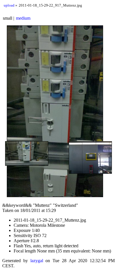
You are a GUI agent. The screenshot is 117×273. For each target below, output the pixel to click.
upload (9, 5)
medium (23, 18)
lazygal (36, 260)
